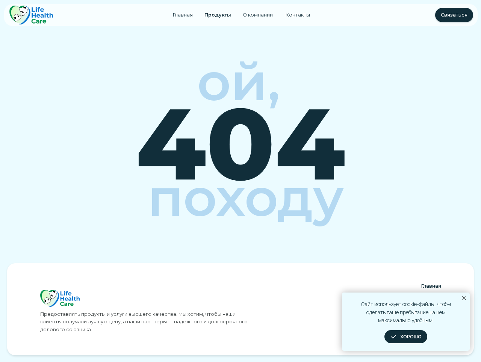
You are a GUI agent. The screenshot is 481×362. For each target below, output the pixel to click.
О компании (258, 15)
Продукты (217, 15)
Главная (183, 15)
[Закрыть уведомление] (464, 298)
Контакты (298, 15)
